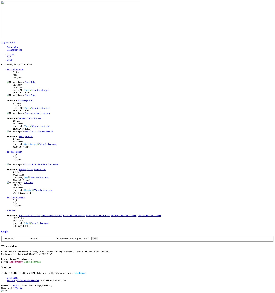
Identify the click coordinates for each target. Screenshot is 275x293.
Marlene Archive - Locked (98, 215)
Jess (26, 177)
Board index (12, 47)
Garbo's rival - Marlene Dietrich (38, 131)
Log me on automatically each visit (72, 238)
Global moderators (32, 262)
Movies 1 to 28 (26, 118)
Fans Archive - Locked (51, 215)
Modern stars (40, 169)
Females (22, 169)
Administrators (16, 262)
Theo (26, 90)
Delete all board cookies (28, 280)
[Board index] (70, 37)
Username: (8, 238)
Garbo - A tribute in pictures (37, 113)
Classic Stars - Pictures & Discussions (41, 164)
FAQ (9, 57)
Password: (34, 238)
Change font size (14, 50)
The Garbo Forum (15, 69)
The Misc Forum (14, 152)
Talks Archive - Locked (29, 215)
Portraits (37, 118)
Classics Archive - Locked (149, 215)
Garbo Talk (29, 82)
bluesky (27, 190)
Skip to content (8, 42)
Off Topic (28, 182)
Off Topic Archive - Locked (123, 215)
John (26, 223)
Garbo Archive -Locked (74, 215)
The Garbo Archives (16, 197)
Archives (11, 210)
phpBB (16, 285)
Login (9, 60)
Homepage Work (26, 100)
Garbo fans (29, 95)
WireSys (19, 288)
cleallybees (80, 273)
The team (11, 280)
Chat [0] (10, 54)
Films (21, 136)
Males (30, 169)
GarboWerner (30, 144)
